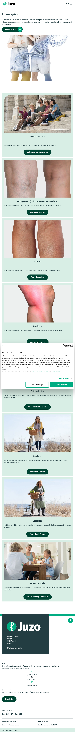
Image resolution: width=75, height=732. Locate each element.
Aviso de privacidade (9, 722)
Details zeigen (64, 378)
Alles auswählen (61, 385)
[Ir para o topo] (70, 620)
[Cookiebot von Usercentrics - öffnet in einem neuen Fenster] (64, 345)
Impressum (56, 371)
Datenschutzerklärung (40, 371)
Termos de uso (43, 722)
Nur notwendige (37, 385)
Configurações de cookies (11, 725)
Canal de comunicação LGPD (47, 725)
